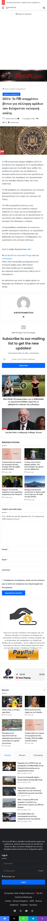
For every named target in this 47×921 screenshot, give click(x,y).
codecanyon (7, 258)
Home (6, 89)
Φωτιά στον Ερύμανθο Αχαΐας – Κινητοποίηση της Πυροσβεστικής (30, 778)
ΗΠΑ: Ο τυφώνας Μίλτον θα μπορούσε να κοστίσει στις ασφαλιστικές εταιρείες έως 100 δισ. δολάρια (31, 803)
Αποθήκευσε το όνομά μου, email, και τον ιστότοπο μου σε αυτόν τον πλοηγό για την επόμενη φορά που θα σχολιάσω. (23, 583)
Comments (38, 755)
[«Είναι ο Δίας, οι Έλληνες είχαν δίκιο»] (12, 701)
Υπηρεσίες (24, 905)
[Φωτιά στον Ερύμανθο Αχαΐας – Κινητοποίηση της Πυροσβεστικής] (9, 780)
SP (41, 893)
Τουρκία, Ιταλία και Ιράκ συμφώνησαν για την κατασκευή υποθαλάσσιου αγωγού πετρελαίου (30, 790)
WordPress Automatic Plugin (19, 255)
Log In (23, 882)
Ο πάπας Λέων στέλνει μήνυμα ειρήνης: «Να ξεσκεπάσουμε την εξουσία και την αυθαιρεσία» (33, 465)
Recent (22, 755)
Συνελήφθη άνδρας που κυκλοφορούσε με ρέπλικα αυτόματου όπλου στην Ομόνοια (29, 816)
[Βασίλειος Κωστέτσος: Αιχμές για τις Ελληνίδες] (35, 701)
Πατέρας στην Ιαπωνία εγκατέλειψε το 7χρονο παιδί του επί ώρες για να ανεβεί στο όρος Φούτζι (34, 493)
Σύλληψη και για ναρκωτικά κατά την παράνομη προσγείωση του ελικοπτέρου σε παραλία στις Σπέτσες (11, 738)
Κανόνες (39, 901)
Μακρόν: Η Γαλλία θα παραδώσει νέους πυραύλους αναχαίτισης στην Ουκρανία (12, 492)
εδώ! (29, 249)
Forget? (40, 871)
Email (4, 560)
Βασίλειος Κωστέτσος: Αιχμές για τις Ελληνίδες (33, 710)
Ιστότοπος (6, 570)
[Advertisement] (23, 42)
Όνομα (5, 549)
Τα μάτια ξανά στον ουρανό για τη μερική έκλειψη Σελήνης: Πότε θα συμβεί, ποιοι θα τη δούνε (11, 465)
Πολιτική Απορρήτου (20, 901)
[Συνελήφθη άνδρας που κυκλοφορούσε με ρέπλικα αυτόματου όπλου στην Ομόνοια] (9, 817)
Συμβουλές (14, 905)
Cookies (8, 901)
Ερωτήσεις (33, 905)
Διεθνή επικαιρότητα (17, 89)
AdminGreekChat (11, 118)
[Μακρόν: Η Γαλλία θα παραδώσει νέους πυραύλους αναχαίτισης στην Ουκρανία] (12, 481)
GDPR (32, 901)
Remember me (9, 876)
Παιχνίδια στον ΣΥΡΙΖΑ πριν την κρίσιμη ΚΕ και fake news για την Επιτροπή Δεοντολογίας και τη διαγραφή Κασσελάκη (31, 767)
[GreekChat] (11, 8)
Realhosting (27, 897)
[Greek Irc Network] (23, 14)
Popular (7, 755)
